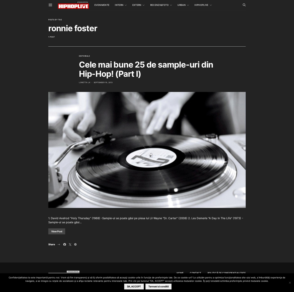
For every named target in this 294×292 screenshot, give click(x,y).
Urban (181, 5)
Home (180, 273)
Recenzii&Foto (159, 5)
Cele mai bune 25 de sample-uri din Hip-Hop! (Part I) (146, 69)
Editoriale (84, 56)
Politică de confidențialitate (227, 273)
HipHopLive (201, 5)
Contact (195, 273)
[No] (289, 282)
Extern (136, 5)
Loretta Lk (84, 82)
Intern (119, 5)
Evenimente (101, 5)
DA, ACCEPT (134, 286)
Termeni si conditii (158, 286)
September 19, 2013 (103, 82)
